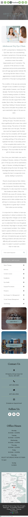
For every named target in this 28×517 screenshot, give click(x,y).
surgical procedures (9, 286)
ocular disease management (11, 299)
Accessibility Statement (17, 507)
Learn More (13, 321)
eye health (6, 282)
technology (7, 303)
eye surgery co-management (12, 295)
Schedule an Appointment (14, 403)
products (6, 291)
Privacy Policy (11, 509)
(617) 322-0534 (14, 385)
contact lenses (8, 273)
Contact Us (13, 345)
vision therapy (7, 265)
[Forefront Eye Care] (14, 516)
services (6, 269)
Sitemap (18, 509)
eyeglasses (6, 278)
